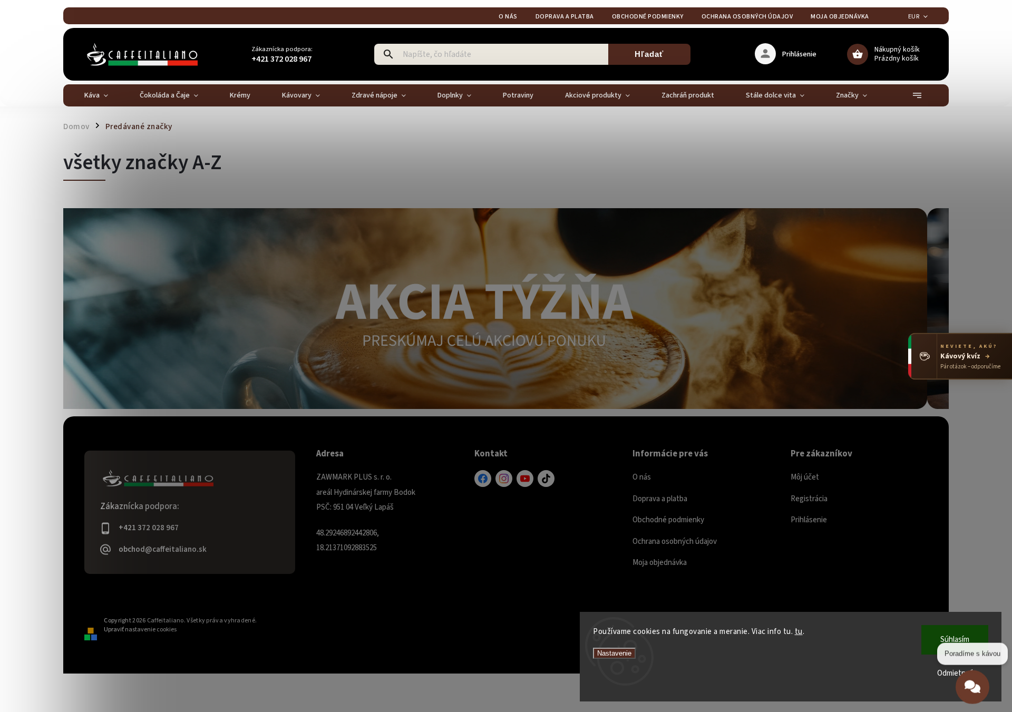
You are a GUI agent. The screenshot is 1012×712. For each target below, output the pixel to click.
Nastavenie (614, 653)
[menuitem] (104, 95)
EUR (914, 16)
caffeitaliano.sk (503, 478)
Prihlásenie (809, 519)
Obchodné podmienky (648, 16)
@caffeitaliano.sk (546, 478)
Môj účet (805, 477)
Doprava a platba (565, 16)
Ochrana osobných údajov (747, 16)
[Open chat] (972, 680)
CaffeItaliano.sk (482, 478)
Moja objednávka (840, 16)
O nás (508, 16)
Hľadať (649, 54)
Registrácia (809, 498)
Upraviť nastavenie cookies (140, 629)
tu (799, 631)
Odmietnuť (955, 673)
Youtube (525, 478)
